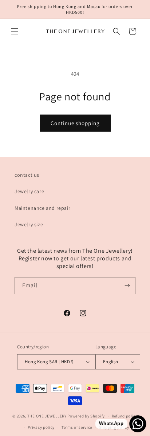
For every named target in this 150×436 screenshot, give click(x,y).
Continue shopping (75, 123)
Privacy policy (41, 427)
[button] (15, 31)
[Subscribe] (127, 285)
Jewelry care (29, 191)
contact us (27, 175)
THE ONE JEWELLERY (47, 416)
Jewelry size (29, 224)
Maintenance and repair (42, 208)
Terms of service (77, 427)
